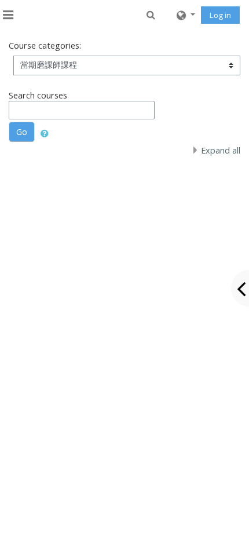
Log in (220, 15)
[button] (151, 14)
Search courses (38, 95)
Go (21, 131)
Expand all (220, 150)
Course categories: (45, 45)
